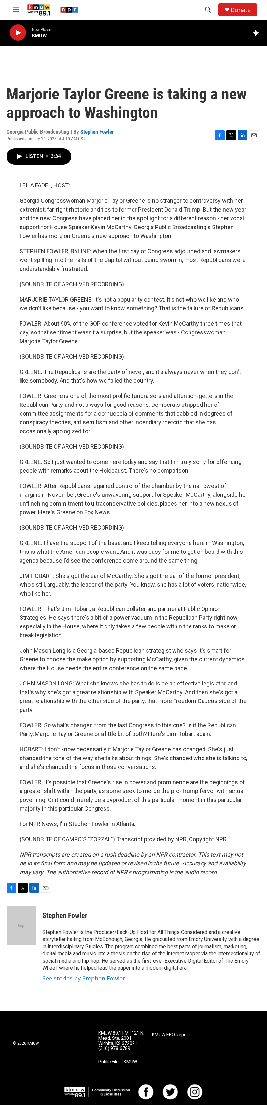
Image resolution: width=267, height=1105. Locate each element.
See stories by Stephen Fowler (83, 978)
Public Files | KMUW (117, 1061)
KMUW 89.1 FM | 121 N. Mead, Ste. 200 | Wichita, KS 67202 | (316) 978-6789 (121, 1041)
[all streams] (257, 33)
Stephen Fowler (97, 131)
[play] (18, 33)
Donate (241, 10)
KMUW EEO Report (171, 1034)
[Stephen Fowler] (21, 925)
